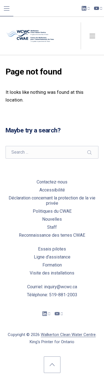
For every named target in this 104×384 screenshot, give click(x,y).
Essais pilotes (52, 249)
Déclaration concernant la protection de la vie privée (52, 200)
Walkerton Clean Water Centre (68, 334)
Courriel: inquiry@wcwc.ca (52, 286)
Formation (52, 265)
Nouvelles (52, 219)
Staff (52, 227)
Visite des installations (52, 273)
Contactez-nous (52, 182)
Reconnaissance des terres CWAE (52, 235)
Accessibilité (52, 190)
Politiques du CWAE (52, 211)
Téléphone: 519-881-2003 (52, 294)
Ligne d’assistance (52, 257)
